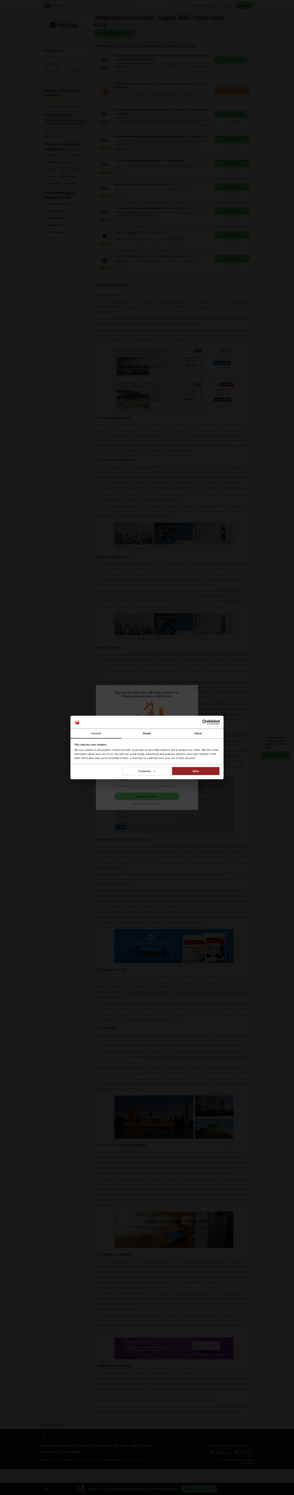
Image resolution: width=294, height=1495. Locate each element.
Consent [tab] (96, 733)
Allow (195, 771)
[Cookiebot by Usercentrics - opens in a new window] (205, 722)
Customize (144, 771)
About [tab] (198, 733)
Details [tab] (147, 733)
